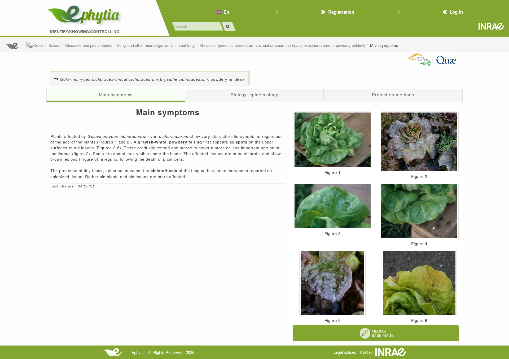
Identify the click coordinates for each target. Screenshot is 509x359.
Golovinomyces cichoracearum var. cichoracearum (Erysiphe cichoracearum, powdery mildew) (282, 45)
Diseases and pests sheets (88, 45)
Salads (54, 45)
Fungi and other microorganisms (145, 45)
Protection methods (393, 94)
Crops (38, 45)
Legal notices (345, 352)
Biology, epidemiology (254, 94)
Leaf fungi (187, 45)
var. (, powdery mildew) (152, 79)
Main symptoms (384, 45)
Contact (367, 352)
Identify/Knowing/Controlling (85, 31)
